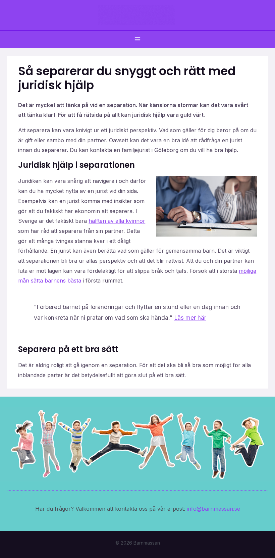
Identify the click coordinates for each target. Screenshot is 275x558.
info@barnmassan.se (213, 508)
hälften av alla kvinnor (117, 220)
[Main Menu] (137, 39)
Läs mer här (190, 317)
